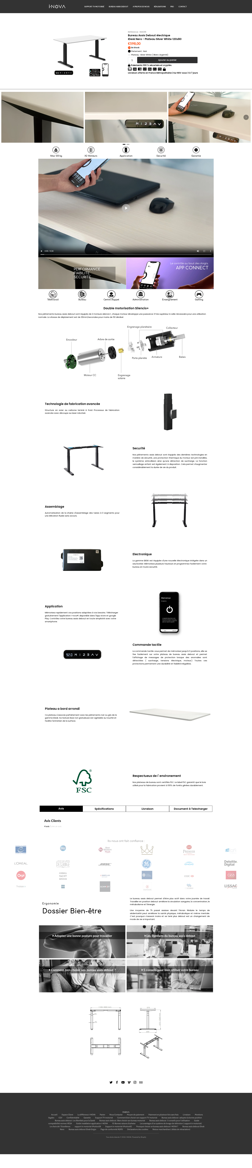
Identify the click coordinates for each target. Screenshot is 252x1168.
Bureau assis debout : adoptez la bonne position (182, 1117)
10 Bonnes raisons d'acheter (124, 1123)
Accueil (54, 1114)
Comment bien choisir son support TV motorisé (137, 1117)
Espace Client (67, 1114)
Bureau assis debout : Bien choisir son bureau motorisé (122, 1120)
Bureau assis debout (118, 7)
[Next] (246, 117)
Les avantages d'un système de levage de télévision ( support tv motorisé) (171, 1123)
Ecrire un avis (55, 826)
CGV (60, 1117)
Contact (182, 7)
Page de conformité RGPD (112, 1129)
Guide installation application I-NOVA (92, 1123)
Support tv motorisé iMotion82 (118, 1126)
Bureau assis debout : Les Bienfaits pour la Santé (75, 1120)
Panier (102, 1114)
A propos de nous (141, 7)
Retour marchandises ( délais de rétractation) (171, 1129)
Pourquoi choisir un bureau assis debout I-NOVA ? (157, 1126)
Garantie (87, 1117)
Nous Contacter (116, 1114)
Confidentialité (73, 1117)
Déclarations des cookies (137, 1129)
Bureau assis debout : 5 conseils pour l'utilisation (169, 1120)
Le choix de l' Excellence (60, 1126)
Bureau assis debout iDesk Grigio (82, 1129)
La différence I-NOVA (86, 1114)
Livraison (186, 1114)
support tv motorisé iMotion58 (88, 1126)
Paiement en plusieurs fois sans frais (163, 1114)
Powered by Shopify (139, 1137)
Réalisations (160, 7)
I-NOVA (128, 1137)
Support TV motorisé (94, 7)
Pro (172, 7)
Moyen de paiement (135, 1114)
